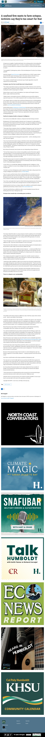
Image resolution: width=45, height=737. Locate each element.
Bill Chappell (7, 22)
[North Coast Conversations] (22, 424)
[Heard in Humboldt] (22, 648)
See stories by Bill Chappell (7, 398)
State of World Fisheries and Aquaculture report (31, 339)
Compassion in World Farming (19, 107)
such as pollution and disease (14, 105)
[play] (3, 5)
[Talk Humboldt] (22, 558)
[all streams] (43, 5)
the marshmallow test (27, 186)
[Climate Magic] (22, 469)
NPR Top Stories (7, 384)
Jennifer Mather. (25, 171)
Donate (40, 1)
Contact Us (18, 723)
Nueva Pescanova (15, 74)
